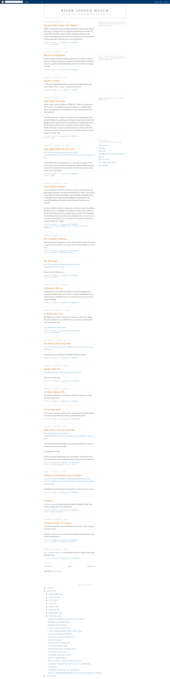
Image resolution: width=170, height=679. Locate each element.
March (52, 610)
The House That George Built (57, 343)
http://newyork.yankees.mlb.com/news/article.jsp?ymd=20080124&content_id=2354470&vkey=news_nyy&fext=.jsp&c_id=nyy (69, 155)
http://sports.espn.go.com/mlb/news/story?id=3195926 (62, 372)
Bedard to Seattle (51, 80)
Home (70, 566)
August (53, 597)
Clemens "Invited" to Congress (58, 522)
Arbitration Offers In (53, 288)
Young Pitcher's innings (54, 186)
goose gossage (57, 464)
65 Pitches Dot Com (53, 313)
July (51, 600)
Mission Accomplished (54, 55)
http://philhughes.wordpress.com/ (55, 327)
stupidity (54, 277)
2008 (49, 591)
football (54, 252)
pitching (75, 226)
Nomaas (101, 157)
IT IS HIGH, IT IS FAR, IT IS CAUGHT (111, 154)
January (53, 616)
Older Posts (91, 566)
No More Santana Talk (54, 391)
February (54, 613)
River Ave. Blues (104, 159)
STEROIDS (71, 541)
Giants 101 (102, 151)
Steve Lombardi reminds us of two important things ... (76, 673)
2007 (49, 676)
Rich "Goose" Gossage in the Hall (59, 429)
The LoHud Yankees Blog (107, 162)
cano (53, 138)
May (51, 603)
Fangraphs (102, 148)
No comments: (74, 42)
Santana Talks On (52, 368)
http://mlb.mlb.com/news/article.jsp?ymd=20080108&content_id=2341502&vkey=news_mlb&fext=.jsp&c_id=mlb (69, 436)
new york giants (66, 252)
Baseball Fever (104, 145)
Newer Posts (48, 566)
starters (48, 227)
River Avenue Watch (85, 10)
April (52, 607)
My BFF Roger (51, 260)
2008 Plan (54, 44)
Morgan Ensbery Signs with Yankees (60, 25)
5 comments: (74, 90)
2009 (49, 588)
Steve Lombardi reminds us (53, 552)
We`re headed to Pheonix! (55, 238)
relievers (84, 226)
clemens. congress (59, 541)
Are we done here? (52, 409)
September (54, 594)
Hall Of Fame (70, 464)
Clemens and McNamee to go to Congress (63, 475)
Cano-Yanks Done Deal (54, 100)
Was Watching (103, 165)
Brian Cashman (57, 511)
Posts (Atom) (57, 571)
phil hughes (56, 332)
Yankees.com (48, 504)
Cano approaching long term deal (59, 148)
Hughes (62, 226)
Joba (68, 226)
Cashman (48, 500)
